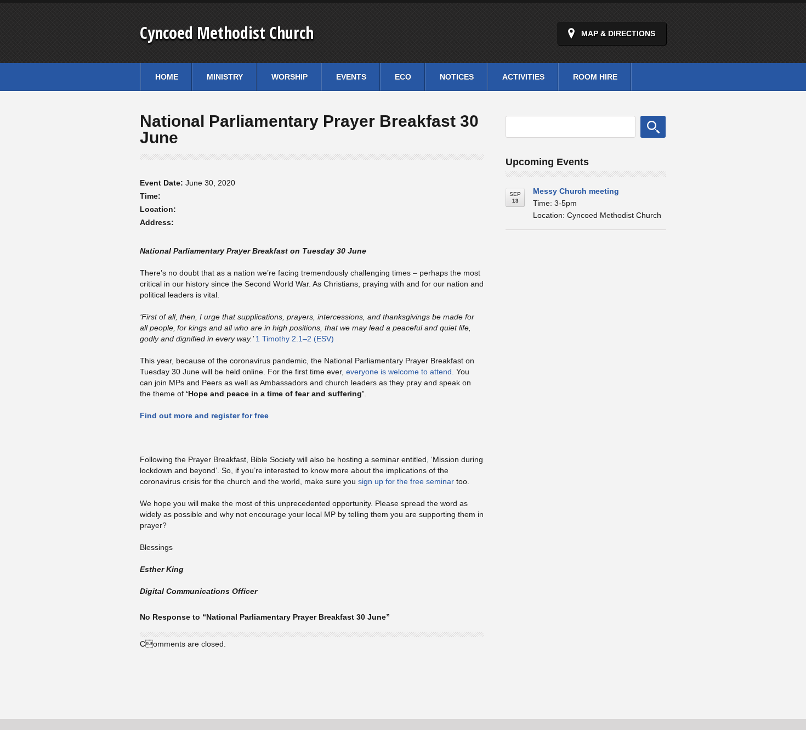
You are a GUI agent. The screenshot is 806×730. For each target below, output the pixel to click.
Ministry (225, 76)
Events (351, 76)
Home (166, 76)
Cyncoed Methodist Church (227, 32)
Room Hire (595, 76)
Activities (523, 76)
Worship (289, 76)
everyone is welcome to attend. (400, 371)
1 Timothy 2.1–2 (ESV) (295, 338)
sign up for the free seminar (406, 481)
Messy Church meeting (576, 191)
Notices (457, 76)
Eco (403, 76)
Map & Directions (618, 33)
